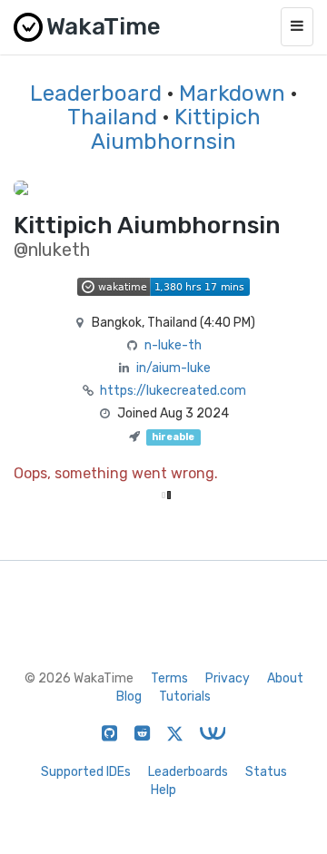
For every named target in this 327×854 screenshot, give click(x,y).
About (285, 678)
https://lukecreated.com (173, 390)
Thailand (112, 117)
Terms (169, 678)
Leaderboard (96, 93)
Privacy (227, 678)
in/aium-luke (173, 368)
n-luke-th (173, 345)
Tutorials (185, 696)
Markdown (232, 93)
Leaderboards (188, 772)
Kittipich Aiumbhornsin (176, 128)
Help (163, 790)
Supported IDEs (86, 772)
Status (266, 772)
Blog (129, 696)
